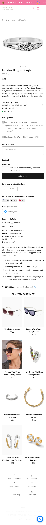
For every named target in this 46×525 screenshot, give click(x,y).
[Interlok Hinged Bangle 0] (23, 44)
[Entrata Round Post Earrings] (34, 440)
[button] (8, 8)
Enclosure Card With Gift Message (22, 137)
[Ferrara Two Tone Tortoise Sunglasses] (12, 354)
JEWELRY (22, 20)
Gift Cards (32, 495)
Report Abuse (33, 515)
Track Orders (14, 486)
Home (4, 20)
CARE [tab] (11, 230)
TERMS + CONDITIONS (15, 512)
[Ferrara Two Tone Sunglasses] (34, 312)
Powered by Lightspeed (23, 519)
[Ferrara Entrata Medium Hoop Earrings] (12, 440)
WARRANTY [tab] (19, 230)
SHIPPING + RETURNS (17, 515)
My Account (32, 478)
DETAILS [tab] (5, 230)
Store (12, 20)
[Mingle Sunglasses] (12, 312)
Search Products (14, 478)
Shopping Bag (14, 495)
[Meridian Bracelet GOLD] (34, 397)
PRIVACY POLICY (33, 512)
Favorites (32, 486)
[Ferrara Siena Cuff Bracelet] (12, 397)
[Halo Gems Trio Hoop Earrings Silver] (34, 354)
